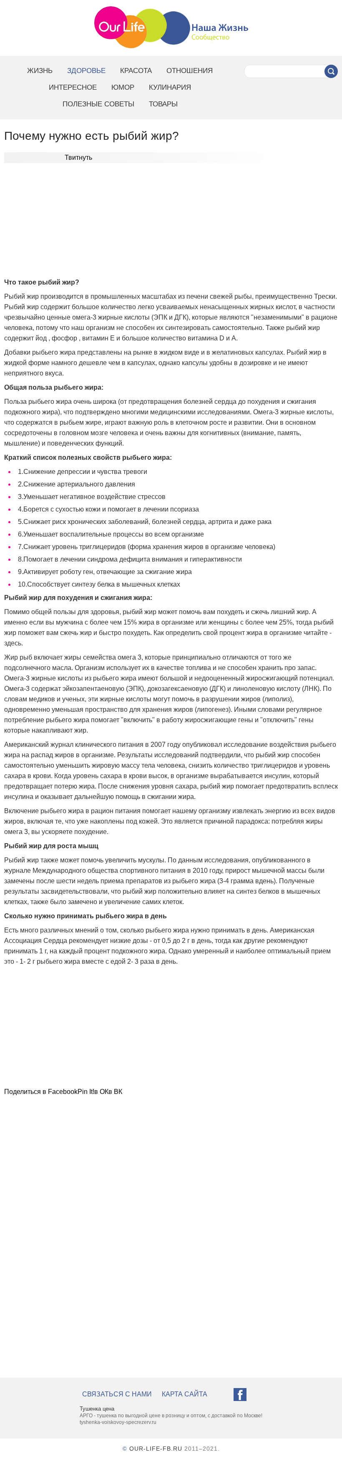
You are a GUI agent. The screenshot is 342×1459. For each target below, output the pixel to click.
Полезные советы (98, 104)
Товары (163, 104)
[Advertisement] (171, 223)
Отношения (189, 71)
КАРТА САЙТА (184, 1394)
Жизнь (40, 71)
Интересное (73, 87)
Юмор (122, 87)
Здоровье (86, 71)
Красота (136, 71)
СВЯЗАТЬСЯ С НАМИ (117, 1394)
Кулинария (170, 87)
